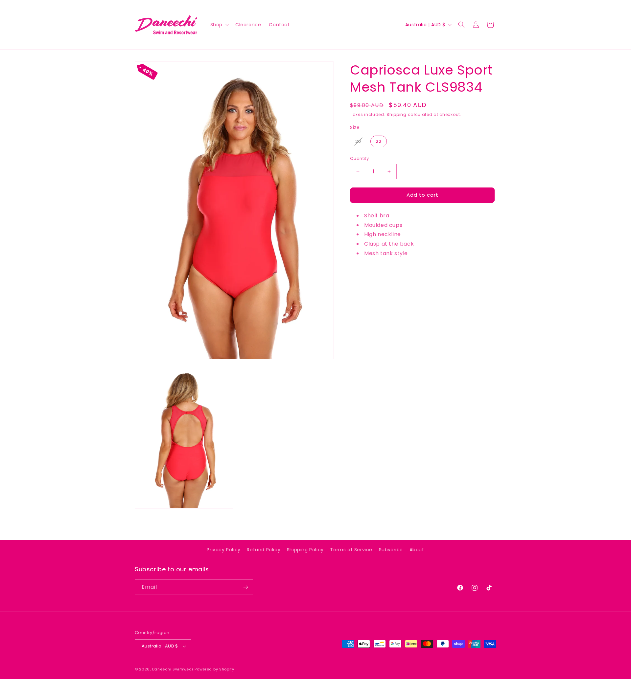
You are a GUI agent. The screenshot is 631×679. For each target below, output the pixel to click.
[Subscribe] (245, 587)
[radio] (358, 141)
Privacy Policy (223, 549)
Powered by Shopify (214, 669)
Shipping (396, 114)
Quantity (359, 159)
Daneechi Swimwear (173, 669)
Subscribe (391, 549)
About (416, 549)
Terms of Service (351, 549)
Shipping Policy (305, 549)
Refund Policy (263, 549)
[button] (218, 25)
